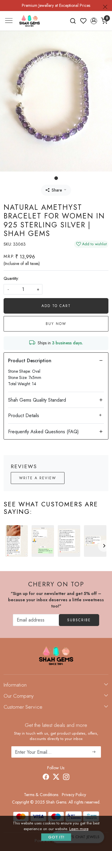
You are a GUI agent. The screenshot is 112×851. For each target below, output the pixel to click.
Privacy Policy (74, 795)
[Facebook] (46, 777)
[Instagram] (66, 777)
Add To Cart (56, 306)
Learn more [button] (78, 829)
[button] (93, 21)
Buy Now (56, 323)
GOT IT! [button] (56, 837)
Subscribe (79, 620)
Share (57, 190)
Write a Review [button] (37, 478)
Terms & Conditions (41, 795)
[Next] (104, 546)
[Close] (105, 7)
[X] (56, 777)
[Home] (29, 20)
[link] (73, 21)
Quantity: (11, 278)
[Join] (94, 752)
